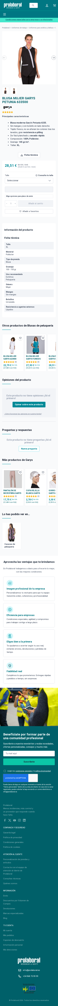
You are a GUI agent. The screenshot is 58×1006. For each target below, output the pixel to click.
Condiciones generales (13, 842)
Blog (5, 918)
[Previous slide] (4, 58)
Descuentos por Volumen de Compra (16, 902)
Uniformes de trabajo (19, 28)
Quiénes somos (10, 883)
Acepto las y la (29, 771)
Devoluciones (9, 908)
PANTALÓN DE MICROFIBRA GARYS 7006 (12, 492)
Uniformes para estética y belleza (41, 28)
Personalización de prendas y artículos (16, 861)
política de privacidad (43, 771)
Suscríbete (29, 761)
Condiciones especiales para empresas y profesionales (29, 20)
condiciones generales (24, 771)
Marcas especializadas (13, 913)
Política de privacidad (12, 837)
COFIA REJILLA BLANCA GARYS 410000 (33, 492)
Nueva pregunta (29, 448)
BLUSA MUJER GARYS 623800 (9, 357)
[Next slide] (54, 58)
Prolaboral (6, 28)
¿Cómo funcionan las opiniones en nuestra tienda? (23, 414)
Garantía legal (9, 832)
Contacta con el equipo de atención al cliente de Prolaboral (15, 870)
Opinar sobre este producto (29, 404)
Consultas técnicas (12, 878)
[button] (5, 90)
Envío (5, 896)
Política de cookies (11, 847)
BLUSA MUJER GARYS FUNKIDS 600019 (33, 357)
